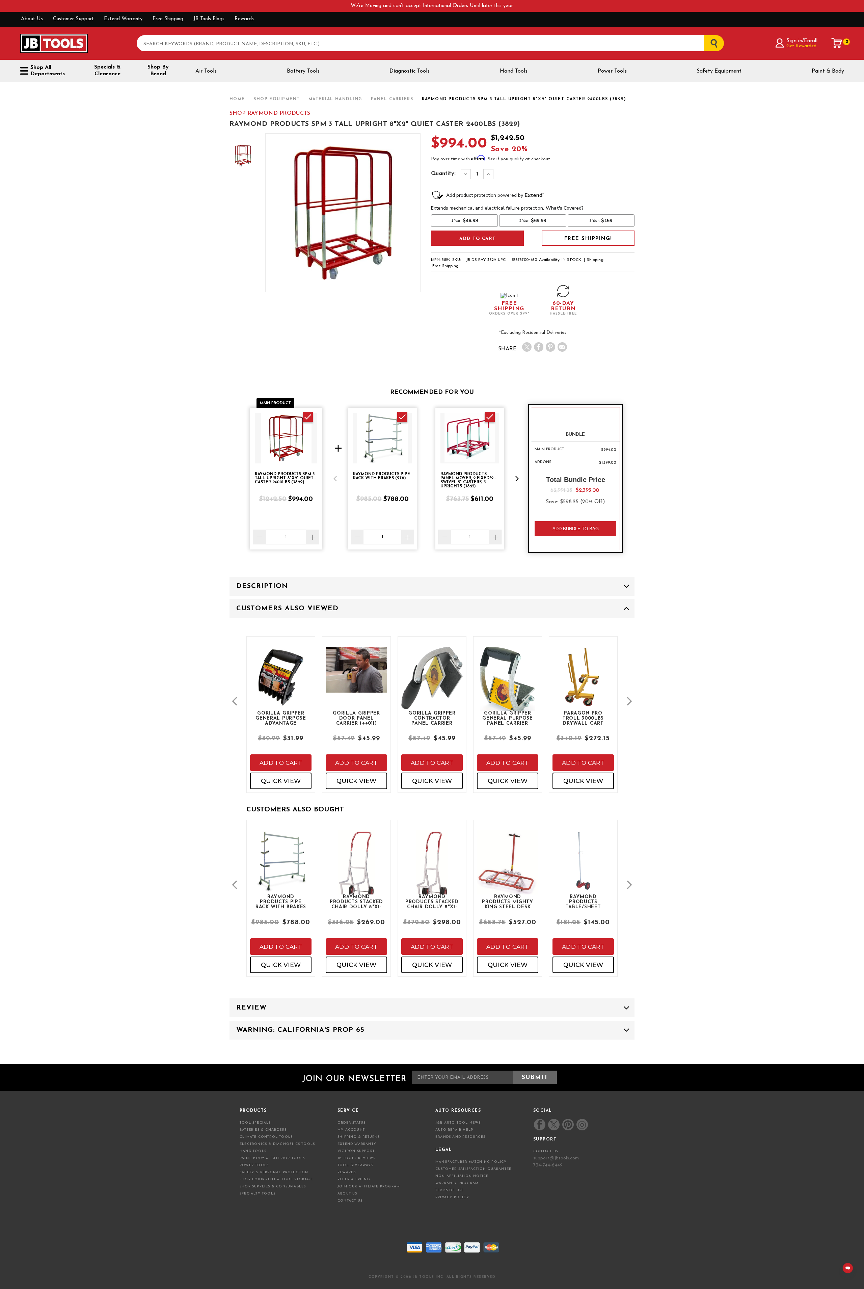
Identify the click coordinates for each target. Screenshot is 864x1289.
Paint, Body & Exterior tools (272, 1158)
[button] (335, 478)
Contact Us (350, 1201)
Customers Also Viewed (287, 608)
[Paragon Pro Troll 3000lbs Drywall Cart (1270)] (583, 683)
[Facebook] (538, 347)
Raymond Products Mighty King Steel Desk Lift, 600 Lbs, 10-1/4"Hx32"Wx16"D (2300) (507, 901)
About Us (32, 19)
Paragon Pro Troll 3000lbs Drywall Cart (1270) (583, 718)
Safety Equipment (719, 71)
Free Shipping (168, 19)
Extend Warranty (123, 19)
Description (262, 586)
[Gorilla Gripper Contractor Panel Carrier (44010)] (432, 684)
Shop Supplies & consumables (273, 1186)
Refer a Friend (354, 1179)
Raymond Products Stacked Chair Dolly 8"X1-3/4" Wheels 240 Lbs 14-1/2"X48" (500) (356, 901)
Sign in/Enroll (801, 41)
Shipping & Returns (359, 1137)
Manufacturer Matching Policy (471, 1162)
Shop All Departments (47, 71)
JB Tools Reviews (356, 1158)
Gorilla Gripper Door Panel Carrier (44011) (356, 718)
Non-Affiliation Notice (461, 1176)
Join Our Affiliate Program (369, 1186)
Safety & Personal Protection (274, 1172)
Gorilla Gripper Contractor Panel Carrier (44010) (432, 718)
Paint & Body (828, 71)
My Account (351, 1130)
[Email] (562, 347)
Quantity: (443, 173)
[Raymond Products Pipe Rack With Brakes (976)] (281, 866)
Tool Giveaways (355, 1165)
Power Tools (612, 71)
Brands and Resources (460, 1137)
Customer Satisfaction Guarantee (473, 1169)
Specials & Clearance (107, 70)
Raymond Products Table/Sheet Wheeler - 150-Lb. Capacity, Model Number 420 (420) (583, 901)
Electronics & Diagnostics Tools (277, 1144)
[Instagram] (582, 1124)
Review (251, 1007)
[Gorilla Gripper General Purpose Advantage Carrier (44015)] (281, 683)
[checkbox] (307, 416)
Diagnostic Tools (409, 71)
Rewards (244, 19)
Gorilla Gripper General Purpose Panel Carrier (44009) (507, 718)
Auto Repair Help (454, 1130)
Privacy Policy (452, 1197)
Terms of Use (449, 1190)
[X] (527, 347)
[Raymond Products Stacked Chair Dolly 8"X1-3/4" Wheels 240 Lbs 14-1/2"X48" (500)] (356, 873)
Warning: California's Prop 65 (300, 1030)
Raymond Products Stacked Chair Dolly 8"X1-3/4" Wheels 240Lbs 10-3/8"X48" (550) (432, 901)
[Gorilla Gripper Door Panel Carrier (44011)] (356, 675)
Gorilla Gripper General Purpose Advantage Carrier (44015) (280, 718)
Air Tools (206, 71)
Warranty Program (457, 1183)
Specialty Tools (257, 1194)
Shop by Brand (158, 70)
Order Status (352, 1123)
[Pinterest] (550, 347)
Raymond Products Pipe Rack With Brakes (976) (280, 901)
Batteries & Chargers (263, 1130)
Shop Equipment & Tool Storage (276, 1179)
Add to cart (281, 762)
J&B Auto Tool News (458, 1123)
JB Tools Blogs (208, 19)
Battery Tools (303, 71)
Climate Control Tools (266, 1137)
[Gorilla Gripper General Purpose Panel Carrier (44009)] (508, 689)
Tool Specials (255, 1123)
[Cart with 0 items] (837, 43)
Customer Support (73, 19)
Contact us (545, 1151)
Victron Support (356, 1151)
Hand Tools (514, 71)
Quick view (281, 781)
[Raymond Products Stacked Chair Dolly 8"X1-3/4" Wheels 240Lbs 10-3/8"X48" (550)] (432, 873)
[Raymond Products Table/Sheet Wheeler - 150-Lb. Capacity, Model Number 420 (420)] (583, 866)
